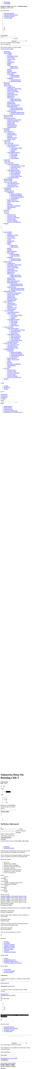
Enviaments (7, 943)
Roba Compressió (11, 72)
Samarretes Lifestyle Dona (17, 112)
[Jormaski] (7, 2)
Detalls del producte (9, 848)
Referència (4, 805)
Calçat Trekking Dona (16, 176)
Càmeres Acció (11, 133)
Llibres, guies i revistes (13, 201)
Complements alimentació (17, 197)
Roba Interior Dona (12, 106)
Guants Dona (10, 93)
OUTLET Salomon (12, 220)
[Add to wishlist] (1, 813)
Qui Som (6, 941)
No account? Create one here (8, 1063)
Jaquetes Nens (11, 122)
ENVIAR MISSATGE (6, 837)
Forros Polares (11, 57)
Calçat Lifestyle (11, 146)
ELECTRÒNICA (8, 131)
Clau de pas (4, 1055)
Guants (9, 60)
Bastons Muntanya (12, 199)
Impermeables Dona (12, 94)
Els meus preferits (8, 972)
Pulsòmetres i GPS (12, 137)
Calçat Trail (13, 157)
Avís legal (6, 950)
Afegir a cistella (5, 811)
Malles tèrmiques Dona (16, 108)
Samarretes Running (16, 81)
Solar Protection (11, 207)
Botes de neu (14, 154)
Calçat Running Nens (12, 186)
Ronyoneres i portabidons (14, 205)
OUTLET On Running (13, 217)
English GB (14, 15)
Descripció (7, 846)
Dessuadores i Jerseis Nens (14, 119)
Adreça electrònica (21, 830)
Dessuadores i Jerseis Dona (14, 88)
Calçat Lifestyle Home (16, 148)
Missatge (18, 832)
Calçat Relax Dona (15, 167)
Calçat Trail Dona (15, 174)
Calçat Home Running (13, 145)
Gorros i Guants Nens (13, 121)
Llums (9, 202)
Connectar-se (4, 394)
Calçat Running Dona (13, 177)
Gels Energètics (15, 198)
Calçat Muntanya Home (13, 152)
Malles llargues (14, 68)
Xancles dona (14, 168)
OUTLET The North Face (14, 222)
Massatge (9, 136)
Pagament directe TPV (10, 960)
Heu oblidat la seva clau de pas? (9, 1058)
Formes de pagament (9, 944)
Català (10, 18)
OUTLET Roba (11, 219)
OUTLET (6, 213)
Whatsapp (3, 839)
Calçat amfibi (14, 155)
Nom (2, 829)
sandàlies (13, 151)
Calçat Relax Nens (12, 185)
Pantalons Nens (11, 124)
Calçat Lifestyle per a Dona (18, 165)
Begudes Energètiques (16, 195)
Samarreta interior (15, 76)
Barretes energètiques (16, 194)
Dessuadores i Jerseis (12, 56)
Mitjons (9, 69)
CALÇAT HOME (8, 143)
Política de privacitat (9, 947)
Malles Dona (10, 97)
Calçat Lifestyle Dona (13, 164)
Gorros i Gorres (11, 59)
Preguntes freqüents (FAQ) (11, 961)
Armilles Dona (11, 87)
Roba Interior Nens (12, 125)
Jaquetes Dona (11, 96)
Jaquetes (9, 63)
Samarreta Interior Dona (17, 109)
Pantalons (9, 71)
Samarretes (10, 78)
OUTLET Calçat (11, 216)
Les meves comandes (9, 971)
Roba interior (10, 74)
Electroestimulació (12, 134)
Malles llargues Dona (16, 100)
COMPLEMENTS (9, 191)
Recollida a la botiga (9, 946)
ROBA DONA (8, 85)
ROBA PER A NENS (9, 118)
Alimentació (10, 192)
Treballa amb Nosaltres (10, 952)
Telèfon (21, 829)
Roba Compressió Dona (13, 105)
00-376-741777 (5, 994)
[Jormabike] (7, 3)
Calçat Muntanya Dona (13, 170)
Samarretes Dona (11, 111)
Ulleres (9, 208)
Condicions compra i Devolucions (13, 963)
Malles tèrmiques (15, 75)
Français (12, 16)
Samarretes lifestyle (16, 79)
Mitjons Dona (10, 102)
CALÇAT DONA (8, 162)
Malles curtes (14, 66)
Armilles (9, 54)
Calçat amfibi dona (15, 173)
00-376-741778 (5, 983)
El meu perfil (7, 969)
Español (11, 13)
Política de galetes (8, 949)
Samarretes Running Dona (17, 114)
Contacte (6, 958)
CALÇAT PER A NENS (10, 182)
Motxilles (9, 204)
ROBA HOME (8, 53)
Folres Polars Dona (12, 90)
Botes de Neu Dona (16, 171)
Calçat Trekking (15, 158)
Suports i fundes (11, 139)
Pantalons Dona (11, 103)
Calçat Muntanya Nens (13, 183)
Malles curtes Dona (16, 99)
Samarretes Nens (11, 127)
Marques (6, 378)
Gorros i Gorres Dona (13, 91)
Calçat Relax (14, 149)
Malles (9, 65)
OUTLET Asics (11, 214)
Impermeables (10, 62)
